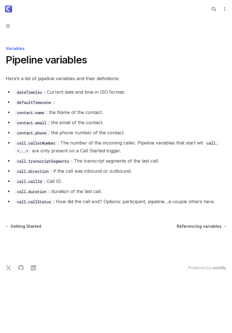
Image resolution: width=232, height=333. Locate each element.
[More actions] (224, 9)
